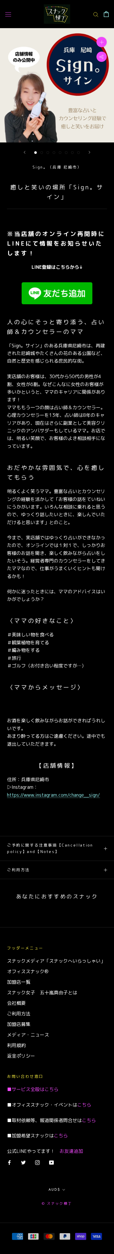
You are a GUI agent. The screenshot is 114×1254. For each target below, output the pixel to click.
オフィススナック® (28, 971)
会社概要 (16, 1003)
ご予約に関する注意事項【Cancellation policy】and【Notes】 (50, 848)
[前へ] (24, 152)
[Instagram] (37, 1162)
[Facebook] (9, 1162)
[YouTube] (51, 1162)
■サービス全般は (25, 1089)
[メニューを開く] (8, 14)
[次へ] (89, 152)
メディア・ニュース (28, 1035)
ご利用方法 (18, 869)
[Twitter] (23, 1162)
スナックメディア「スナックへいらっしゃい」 (56, 961)
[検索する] (96, 14)
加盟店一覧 (18, 982)
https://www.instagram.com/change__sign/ (53, 795)
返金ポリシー (21, 1056)
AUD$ (55, 1189)
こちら (51, 1089)
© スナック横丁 (57, 1203)
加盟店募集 (18, 1024)
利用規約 (16, 1045)
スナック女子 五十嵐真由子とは (42, 992)
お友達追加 (71, 1151)
